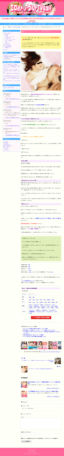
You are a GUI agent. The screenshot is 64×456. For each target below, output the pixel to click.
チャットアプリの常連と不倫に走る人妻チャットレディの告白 (35, 328)
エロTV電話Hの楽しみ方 (27, 23)
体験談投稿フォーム (8, 47)
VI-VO (30, 304)
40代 (41, 299)
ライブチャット (32, 310)
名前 (41, 432)
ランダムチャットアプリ (41, 311)
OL (37, 302)
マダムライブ (43, 306)
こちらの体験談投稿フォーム (27, 280)
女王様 (53, 302)
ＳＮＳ (56, 311)
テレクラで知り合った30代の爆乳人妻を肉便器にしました (34, 336)
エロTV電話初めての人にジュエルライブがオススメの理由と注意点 (43, 391)
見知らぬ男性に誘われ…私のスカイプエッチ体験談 (33, 334)
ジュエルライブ (36, 304)
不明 (53, 299)
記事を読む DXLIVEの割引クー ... (53, 388)
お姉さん (41, 302)
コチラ (51, 272)
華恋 (52, 306)
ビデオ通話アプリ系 (8, 38)
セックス (42, 351)
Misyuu (42, 304)
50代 (44, 299)
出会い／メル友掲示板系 (8, 40)
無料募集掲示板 (32, 311)
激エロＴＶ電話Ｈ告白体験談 (40, 23)
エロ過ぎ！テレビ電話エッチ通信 (8, 87)
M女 (56, 302)
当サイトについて (5, 49)
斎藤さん (43, 307)
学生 (30, 302)
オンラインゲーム (50, 311)
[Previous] (23, 345)
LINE (35, 307)
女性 (29, 264)
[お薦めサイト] (29, 22)
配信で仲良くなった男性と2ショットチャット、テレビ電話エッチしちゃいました (39, 330)
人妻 (29, 268)
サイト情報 (50, 23)
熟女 (49, 302)
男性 (30, 297)
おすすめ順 (6, 34)
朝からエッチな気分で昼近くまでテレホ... (13, 98)
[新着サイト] (35, 22)
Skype (39, 307)
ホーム (5, 23)
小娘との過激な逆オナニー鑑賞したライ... (13, 135)
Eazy (54, 304)
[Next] (59, 345)
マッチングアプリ (53, 310)
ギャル (34, 302)
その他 (29, 270)
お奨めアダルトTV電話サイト (14, 23)
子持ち (54, 351)
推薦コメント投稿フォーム (7, 146)
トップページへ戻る (6, 150)
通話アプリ (38, 310)
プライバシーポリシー (6, 147)
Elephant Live (36, 306)
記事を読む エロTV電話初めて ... (53, 396)
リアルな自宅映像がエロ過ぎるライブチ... (13, 106)
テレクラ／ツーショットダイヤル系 (10, 39)
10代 (30, 299)
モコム (49, 306)
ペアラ (48, 307)
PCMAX (30, 307)
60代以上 (48, 299)
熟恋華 (56, 306)
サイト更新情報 (5, 142)
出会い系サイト (45, 310)
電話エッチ (58, 351)
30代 (29, 266)
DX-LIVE (30, 306)
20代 (34, 299)
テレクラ (46, 351)
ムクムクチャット (48, 304)
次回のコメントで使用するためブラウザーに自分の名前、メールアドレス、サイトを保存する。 (39, 438)
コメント (22, 417)
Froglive (52, 307)
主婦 (49, 351)
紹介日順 (6, 35)
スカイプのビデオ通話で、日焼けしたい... (13, 125)
